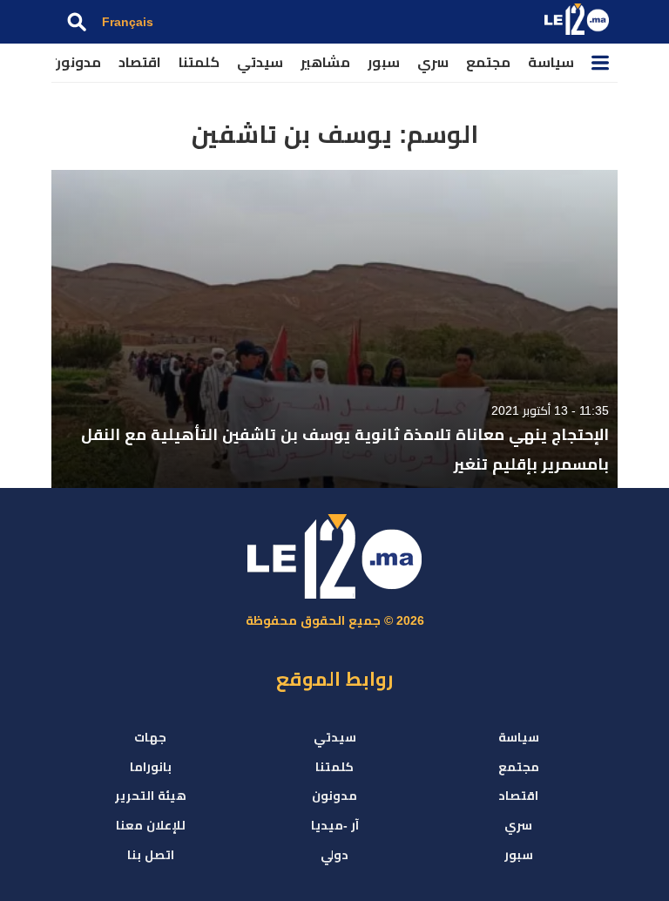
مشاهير (325, 62)
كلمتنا (199, 62)
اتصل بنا (150, 855)
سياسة (551, 62)
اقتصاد (139, 62)
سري (433, 62)
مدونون (76, 62)
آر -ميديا (335, 825)
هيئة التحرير (150, 796)
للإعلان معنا (151, 825)
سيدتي (260, 62)
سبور (384, 62)
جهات (150, 737)
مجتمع (488, 62)
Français (127, 22)
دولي (334, 855)
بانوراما (151, 767)
